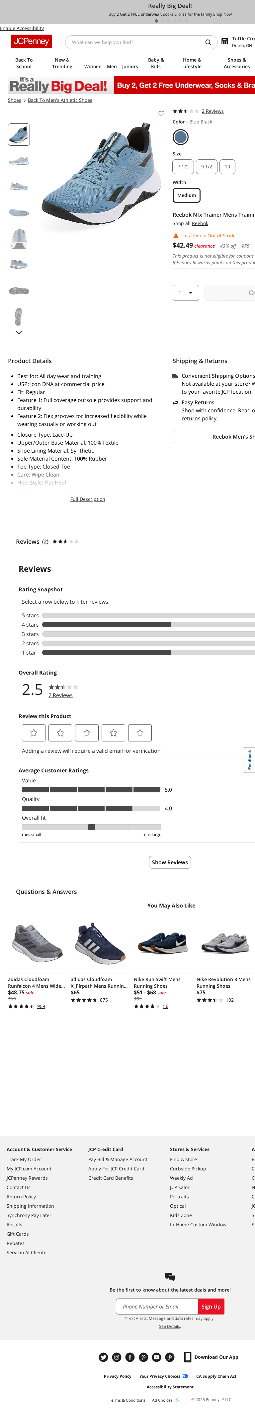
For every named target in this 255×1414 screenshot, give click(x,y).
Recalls (14, 1224)
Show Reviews (170, 862)
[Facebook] (130, 1357)
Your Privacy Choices (159, 1376)
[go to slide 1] (156, 21)
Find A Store (183, 1159)
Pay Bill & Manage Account (117, 1159)
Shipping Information (30, 1206)
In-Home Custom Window (198, 1224)
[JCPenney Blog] (170, 1357)
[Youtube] (157, 1357)
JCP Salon (180, 1187)
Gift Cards (18, 1234)
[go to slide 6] (186, 21)
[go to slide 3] (168, 21)
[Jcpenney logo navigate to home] (31, 41)
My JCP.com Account (29, 1168)
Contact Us (19, 1187)
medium (186, 195)
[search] (210, 42)
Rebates (16, 1243)
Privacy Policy (117, 1376)
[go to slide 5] (180, 21)
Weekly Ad (181, 1178)
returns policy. (200, 418)
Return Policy (21, 1196)
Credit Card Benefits (110, 1178)
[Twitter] (104, 1357)
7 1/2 (183, 166)
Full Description (87, 499)
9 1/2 (206, 166)
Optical (178, 1206)
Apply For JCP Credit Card (116, 1168)
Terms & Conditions (127, 1400)
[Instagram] (117, 1357)
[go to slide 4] (174, 21)
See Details (169, 1326)
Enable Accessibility (22, 28)
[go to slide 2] (162, 21)
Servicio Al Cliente (26, 1252)
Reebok (200, 223)
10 (227, 166)
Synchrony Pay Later (29, 1215)
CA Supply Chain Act (216, 1376)
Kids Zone (181, 1215)
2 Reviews (213, 111)
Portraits (179, 1196)
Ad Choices (162, 1400)
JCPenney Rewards (27, 1178)
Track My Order (24, 1159)
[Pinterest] (144, 1357)
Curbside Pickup (188, 1168)
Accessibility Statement (170, 1387)
